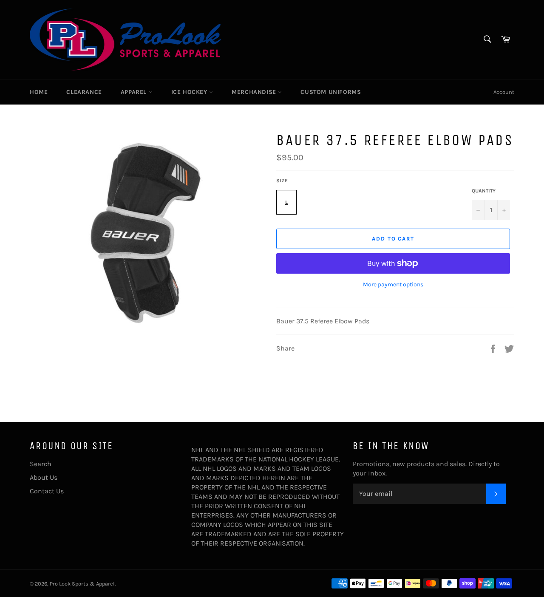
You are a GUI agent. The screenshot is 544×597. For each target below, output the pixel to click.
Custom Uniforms (330, 92)
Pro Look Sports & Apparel (82, 583)
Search (40, 464)
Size (282, 181)
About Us (43, 477)
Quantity (484, 191)
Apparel (135, 92)
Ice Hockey (190, 92)
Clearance (84, 92)
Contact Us (47, 491)
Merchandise (255, 92)
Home (39, 92)
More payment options (393, 284)
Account (503, 92)
